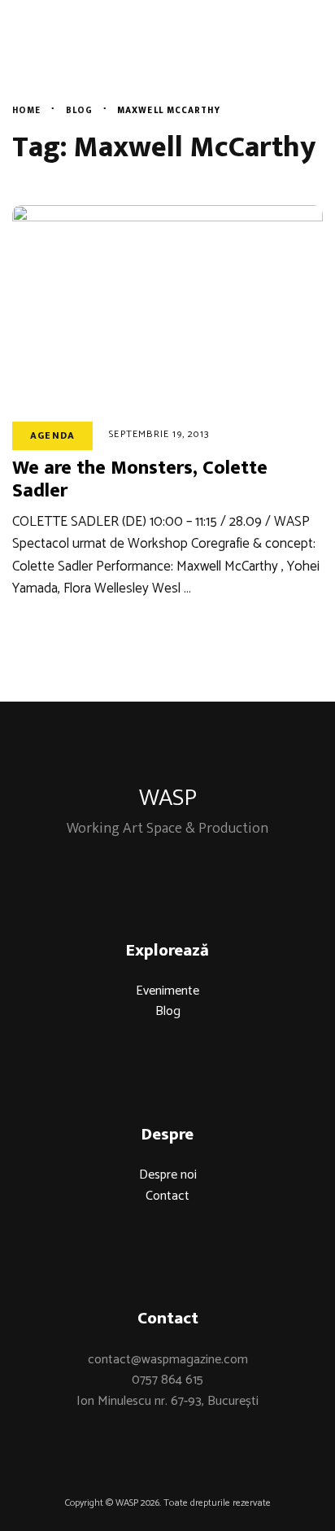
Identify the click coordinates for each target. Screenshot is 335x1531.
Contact (167, 1196)
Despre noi (168, 1175)
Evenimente (167, 991)
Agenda (52, 435)
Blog (168, 1011)
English (281, 61)
